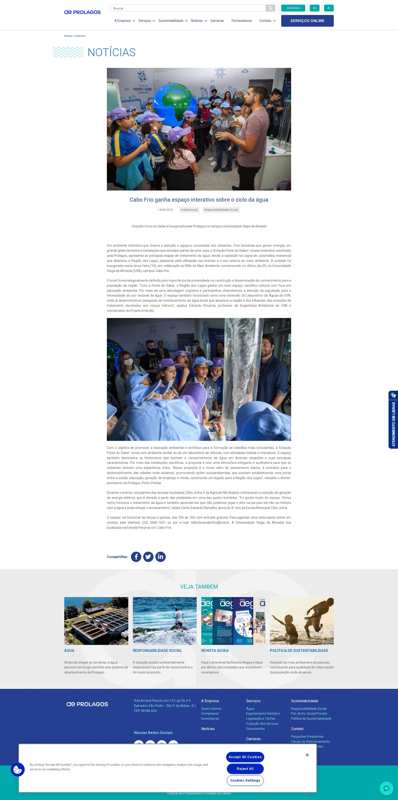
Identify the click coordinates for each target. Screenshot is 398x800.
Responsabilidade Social (308, 708)
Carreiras (217, 21)
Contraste (293, 8)
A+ (314, 8)
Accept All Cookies (245, 757)
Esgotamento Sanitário (263, 713)
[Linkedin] (160, 557)
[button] (17, 769)
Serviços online (307, 21)
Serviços (253, 701)
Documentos (255, 729)
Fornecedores (242, 21)
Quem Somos (211, 708)
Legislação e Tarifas (260, 718)
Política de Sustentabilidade (311, 718)
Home (68, 36)
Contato (297, 729)
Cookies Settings (245, 781)
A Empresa (210, 701)
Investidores (210, 718)
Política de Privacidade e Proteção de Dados (199, 793)
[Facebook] (136, 557)
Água (250, 708)
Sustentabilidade (304, 701)
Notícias (80, 36)
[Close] (307, 755)
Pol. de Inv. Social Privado (309, 713)
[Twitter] (148, 557)
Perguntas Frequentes (307, 736)
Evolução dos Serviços (262, 723)
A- (329, 8)
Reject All (245, 769)
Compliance (210, 713)
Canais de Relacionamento (310, 741)
